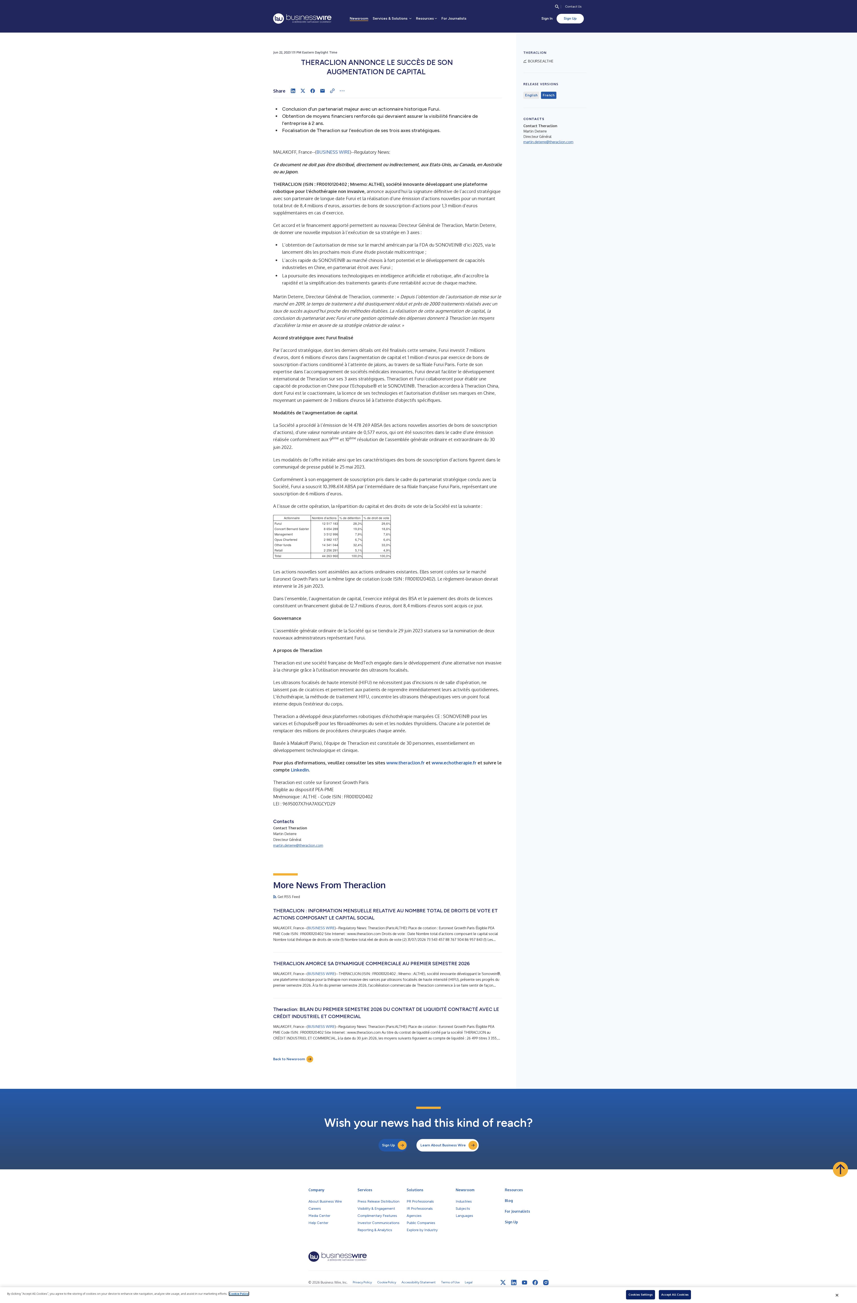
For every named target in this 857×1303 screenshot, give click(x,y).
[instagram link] (546, 1282)
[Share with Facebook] (312, 90)
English (531, 95)
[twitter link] (503, 1282)
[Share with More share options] (342, 90)
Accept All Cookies (675, 1294)
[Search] (557, 7)
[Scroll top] (840, 1169)
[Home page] (302, 18)
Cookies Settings (640, 1294)
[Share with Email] (322, 90)
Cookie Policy (239, 1293)
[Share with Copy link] (332, 90)
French (549, 95)
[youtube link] (524, 1282)
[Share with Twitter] (302, 90)
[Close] (837, 1295)
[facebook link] (535, 1282)
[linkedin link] (513, 1282)
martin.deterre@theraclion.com (298, 845)
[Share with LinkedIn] (293, 90)
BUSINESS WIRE (333, 152)
